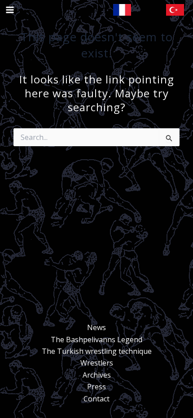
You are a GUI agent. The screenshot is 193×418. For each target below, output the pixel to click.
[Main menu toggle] (10, 10)
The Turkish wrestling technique (97, 351)
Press (96, 387)
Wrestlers (96, 363)
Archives (97, 375)
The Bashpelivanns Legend (96, 339)
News (96, 327)
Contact (96, 399)
